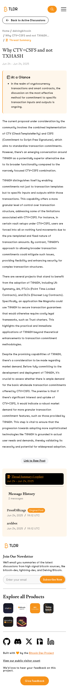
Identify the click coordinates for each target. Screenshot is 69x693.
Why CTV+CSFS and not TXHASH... (27, 35)
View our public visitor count (21, 660)
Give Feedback (34, 680)
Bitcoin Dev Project (41, 652)
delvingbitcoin (21, 30)
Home (5, 30)
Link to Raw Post (34, 460)
